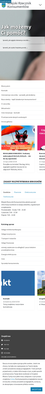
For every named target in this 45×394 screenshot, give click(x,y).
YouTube (6, 349)
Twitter (6, 344)
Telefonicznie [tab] (8, 197)
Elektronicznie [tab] (30, 192)
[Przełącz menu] (40, 5)
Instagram (7, 353)
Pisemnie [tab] (17, 192)
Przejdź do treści (5, 1)
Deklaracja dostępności (8, 357)
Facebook (7, 340)
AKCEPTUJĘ (36, 389)
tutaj (13, 379)
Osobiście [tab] (6, 192)
